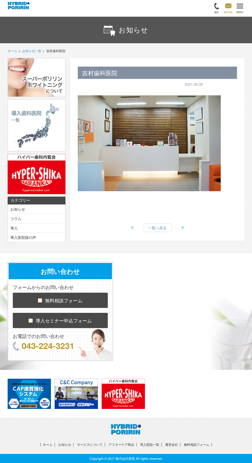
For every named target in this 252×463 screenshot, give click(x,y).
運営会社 (171, 444)
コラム (15, 218)
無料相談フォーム (63, 300)
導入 (14, 228)
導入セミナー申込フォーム (64, 320)
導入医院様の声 (23, 237)
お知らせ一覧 (31, 50)
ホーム (47, 444)
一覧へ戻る (157, 227)
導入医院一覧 (149, 444)
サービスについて (90, 444)
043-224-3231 (48, 345)
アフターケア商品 (121, 444)
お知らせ (17, 209)
